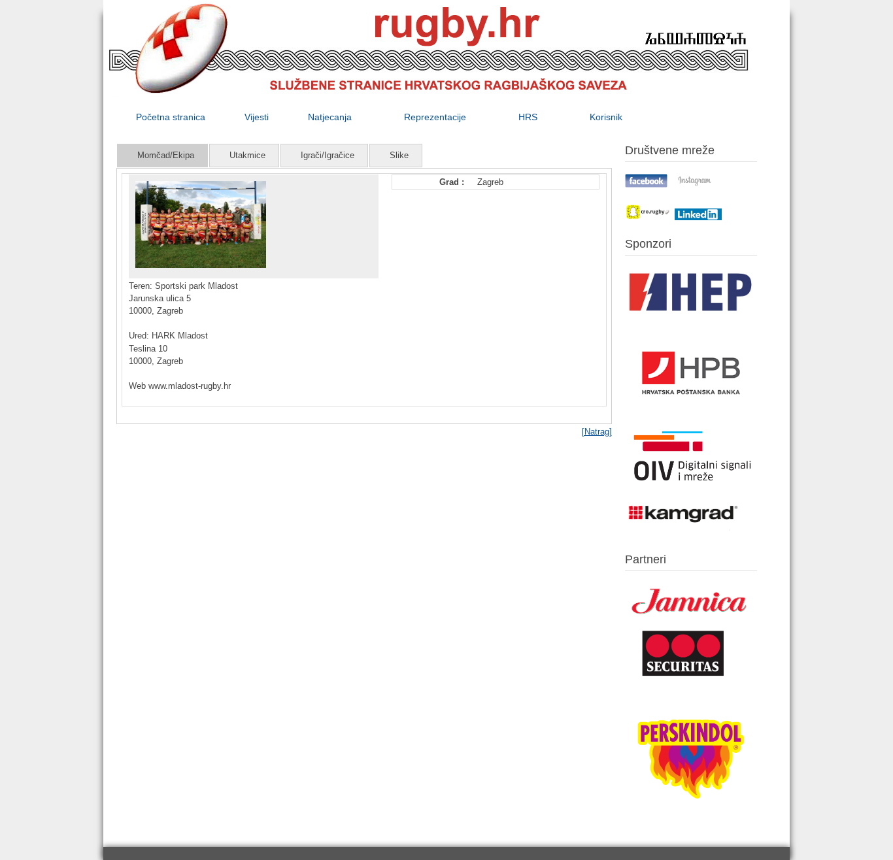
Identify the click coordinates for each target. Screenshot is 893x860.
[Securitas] (684, 679)
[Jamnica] (691, 618)
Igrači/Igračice (327, 155)
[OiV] (691, 486)
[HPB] (691, 418)
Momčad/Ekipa (165, 155)
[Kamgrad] (684, 531)
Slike (399, 155)
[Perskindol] (691, 816)
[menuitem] (170, 117)
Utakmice (247, 155)
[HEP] (691, 317)
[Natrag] (597, 432)
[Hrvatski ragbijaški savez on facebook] (646, 185)
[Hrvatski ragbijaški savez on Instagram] (694, 185)
